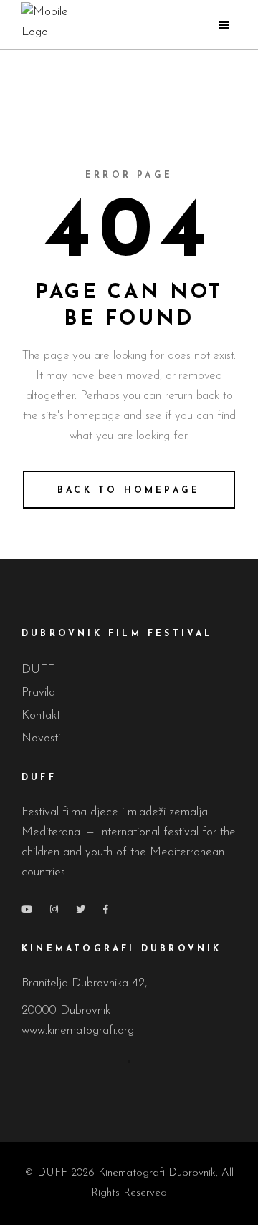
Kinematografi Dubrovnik (157, 1173)
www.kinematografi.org (80, 1030)
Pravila (38, 692)
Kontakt (41, 715)
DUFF (38, 669)
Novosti (41, 738)
